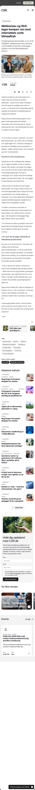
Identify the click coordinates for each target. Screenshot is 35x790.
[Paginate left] (3, 601)
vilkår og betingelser (15, 573)
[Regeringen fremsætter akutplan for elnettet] (17, 378)
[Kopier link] (31, 92)
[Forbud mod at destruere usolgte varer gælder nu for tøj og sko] (17, 472)
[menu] (33, 10)
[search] (28, 10)
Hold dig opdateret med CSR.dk (20, 787)
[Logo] (4, 10)
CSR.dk (12, 85)
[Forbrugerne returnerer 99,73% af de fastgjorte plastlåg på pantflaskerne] (17, 391)
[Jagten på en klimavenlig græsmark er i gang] (17, 405)
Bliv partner (28, 3)
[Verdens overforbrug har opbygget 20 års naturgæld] (17, 497)
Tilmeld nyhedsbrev (11, 579)
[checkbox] (3, 573)
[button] (32, 322)
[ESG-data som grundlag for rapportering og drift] (14, 328)
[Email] (27, 92)
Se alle (27, 619)
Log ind (18, 3)
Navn (4, 557)
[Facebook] (15, 92)
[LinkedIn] (19, 92)
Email (4, 564)
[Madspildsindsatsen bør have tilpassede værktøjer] (17, 442)
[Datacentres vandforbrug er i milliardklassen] (17, 430)
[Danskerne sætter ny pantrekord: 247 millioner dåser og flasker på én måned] (17, 457)
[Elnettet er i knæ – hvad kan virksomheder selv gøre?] (17, 485)
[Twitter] (23, 92)
